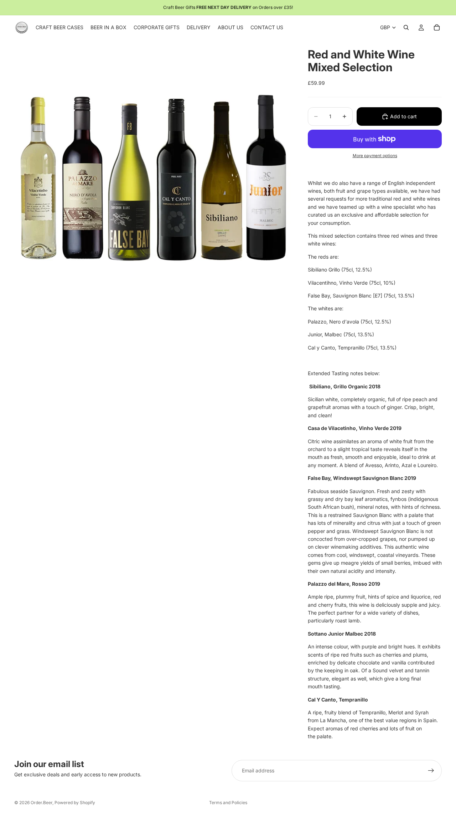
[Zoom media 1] (152, 178)
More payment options (375, 155)
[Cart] (437, 27)
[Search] (406, 27)
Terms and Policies (228, 802)
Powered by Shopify (75, 802)
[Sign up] (431, 770)
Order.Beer (41, 802)
